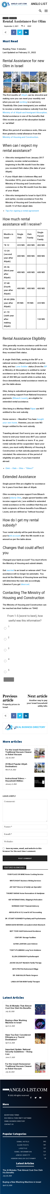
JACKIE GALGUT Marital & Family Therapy (25, 963)
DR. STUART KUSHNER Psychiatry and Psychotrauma (25, 919)
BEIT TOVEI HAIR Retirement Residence (25, 931)
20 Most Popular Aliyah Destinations (16, 765)
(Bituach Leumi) (20, 398)
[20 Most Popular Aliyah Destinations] (39, 767)
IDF (45, 366)
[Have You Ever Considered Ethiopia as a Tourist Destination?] (40, 1038)
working (23, 102)
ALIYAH (5, 18)
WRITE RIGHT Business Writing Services (25, 881)
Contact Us (8, 1124)
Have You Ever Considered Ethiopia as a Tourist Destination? (18, 1037)
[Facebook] (13, 32)
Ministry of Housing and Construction (20, 137)
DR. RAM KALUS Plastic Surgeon (25, 975)
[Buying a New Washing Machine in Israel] (40, 1024)
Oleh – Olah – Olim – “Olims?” (19, 468)
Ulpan (33, 408)
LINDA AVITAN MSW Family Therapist (25, 982)
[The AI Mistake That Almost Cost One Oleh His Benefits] (40, 1009)
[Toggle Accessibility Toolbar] (4, 4)
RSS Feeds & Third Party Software (17, 1118)
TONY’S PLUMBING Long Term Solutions (25, 950)
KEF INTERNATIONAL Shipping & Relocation (25, 900)
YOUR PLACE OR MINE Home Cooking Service (25, 874)
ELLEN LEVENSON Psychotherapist (25, 956)
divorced (25, 584)
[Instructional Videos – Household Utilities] (39, 782)
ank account (14, 536)
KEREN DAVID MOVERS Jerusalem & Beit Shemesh (25, 925)
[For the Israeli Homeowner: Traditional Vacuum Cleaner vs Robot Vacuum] (39, 753)
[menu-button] (46, 11)
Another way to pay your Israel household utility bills (37, 703)
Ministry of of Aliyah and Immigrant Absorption (25, 112)
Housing (13, 18)
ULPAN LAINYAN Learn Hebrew (25, 944)
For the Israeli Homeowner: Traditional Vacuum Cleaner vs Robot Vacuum (18, 752)
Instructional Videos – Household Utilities (15, 779)
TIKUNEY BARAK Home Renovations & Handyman (25, 893)
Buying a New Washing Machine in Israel (16, 1021)
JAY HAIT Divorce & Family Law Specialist (25, 887)
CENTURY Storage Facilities (25, 938)
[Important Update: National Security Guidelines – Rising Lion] (40, 1053)
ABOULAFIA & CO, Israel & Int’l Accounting (25, 912)
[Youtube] (40, 1098)
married (10, 570)
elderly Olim (15, 498)
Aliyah (24, 95)
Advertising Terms (11, 1115)
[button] (40, 11)
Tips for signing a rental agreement (22, 211)
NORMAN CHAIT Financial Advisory (25, 906)
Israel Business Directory (14, 1121)
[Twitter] (20, 32)
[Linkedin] (26, 32)
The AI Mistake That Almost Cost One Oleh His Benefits (18, 1007)
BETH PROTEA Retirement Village (25, 969)
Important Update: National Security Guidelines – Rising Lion (18, 1051)
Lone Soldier (22, 366)
